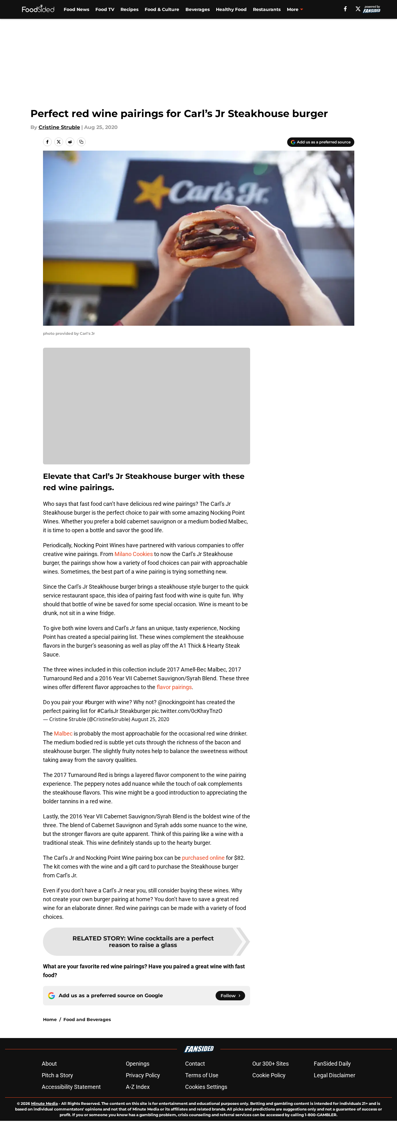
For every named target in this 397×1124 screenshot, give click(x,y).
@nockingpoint (176, 702)
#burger (94, 702)
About (49, 1063)
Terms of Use (201, 1075)
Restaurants (267, 9)
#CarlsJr (107, 711)
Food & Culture (162, 9)
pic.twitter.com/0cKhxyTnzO (187, 711)
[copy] (81, 141)
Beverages (197, 9)
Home (50, 1019)
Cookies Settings (206, 1087)
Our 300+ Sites (270, 1063)
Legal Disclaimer (334, 1075)
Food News (76, 9)
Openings (137, 1063)
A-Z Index (138, 1087)
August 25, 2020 (150, 719)
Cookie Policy (269, 1075)
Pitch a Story (57, 1075)
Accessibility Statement (71, 1087)
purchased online (203, 857)
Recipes (129, 9)
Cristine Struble (59, 127)
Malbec (63, 733)
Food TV (104, 9)
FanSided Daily (332, 1063)
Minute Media (44, 1103)
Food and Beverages (87, 1019)
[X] (358, 8)
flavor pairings (174, 687)
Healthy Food (231, 9)
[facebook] (345, 8)
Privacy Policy (143, 1075)
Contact (195, 1063)
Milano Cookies (134, 554)
